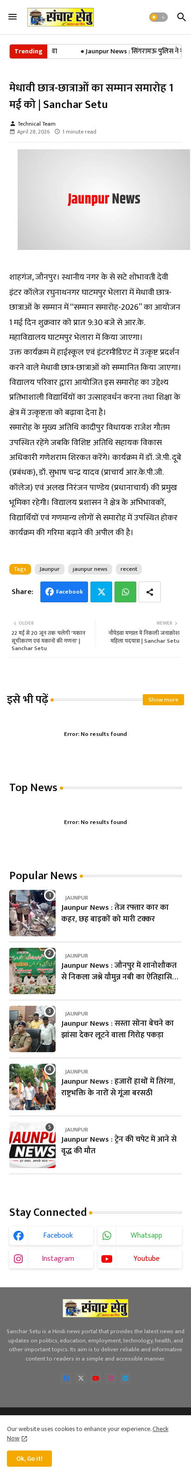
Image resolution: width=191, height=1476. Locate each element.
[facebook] (66, 1378)
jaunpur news (90, 569)
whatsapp (146, 1235)
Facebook (69, 592)
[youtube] (96, 1378)
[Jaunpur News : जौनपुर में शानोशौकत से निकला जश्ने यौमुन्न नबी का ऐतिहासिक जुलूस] (32, 971)
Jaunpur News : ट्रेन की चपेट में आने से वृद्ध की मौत (119, 1145)
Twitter (101, 591)
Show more (163, 700)
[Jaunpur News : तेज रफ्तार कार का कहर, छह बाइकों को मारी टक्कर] (32, 913)
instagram (58, 1258)
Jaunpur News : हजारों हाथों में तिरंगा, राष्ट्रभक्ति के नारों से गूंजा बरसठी (118, 1087)
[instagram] (110, 1378)
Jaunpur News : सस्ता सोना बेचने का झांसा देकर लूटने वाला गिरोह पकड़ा (117, 1030)
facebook (58, 1235)
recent (129, 569)
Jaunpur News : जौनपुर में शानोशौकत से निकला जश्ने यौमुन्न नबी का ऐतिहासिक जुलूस (119, 972)
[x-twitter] (81, 1378)
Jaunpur (49, 569)
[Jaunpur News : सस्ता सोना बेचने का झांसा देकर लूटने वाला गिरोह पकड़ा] (32, 1029)
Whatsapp (125, 591)
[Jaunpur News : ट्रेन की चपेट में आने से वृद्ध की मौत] (32, 1145)
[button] (158, 17)
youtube (146, 1258)
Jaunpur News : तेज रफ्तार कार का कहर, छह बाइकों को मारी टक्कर (115, 914)
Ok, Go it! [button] (29, 1458)
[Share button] (150, 591)
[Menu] (12, 17)
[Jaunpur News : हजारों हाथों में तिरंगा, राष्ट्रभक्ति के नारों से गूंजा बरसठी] (32, 1087)
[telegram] (125, 1378)
